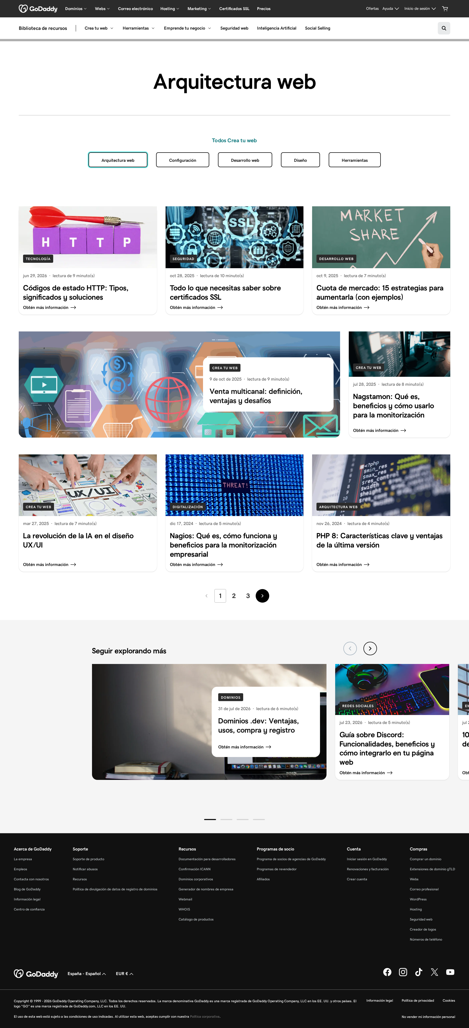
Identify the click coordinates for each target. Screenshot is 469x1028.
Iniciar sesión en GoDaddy (367, 859)
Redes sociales (358, 706)
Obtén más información (241, 747)
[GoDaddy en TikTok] (419, 975)
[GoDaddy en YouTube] (450, 975)
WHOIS (184, 909)
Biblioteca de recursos (43, 28)
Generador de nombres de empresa (206, 889)
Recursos (80, 879)
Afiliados (263, 879)
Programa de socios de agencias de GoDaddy (291, 859)
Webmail (185, 899)
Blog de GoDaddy (27, 889)
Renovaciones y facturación (368, 869)
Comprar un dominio (425, 859)
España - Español (84, 973)
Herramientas (136, 28)
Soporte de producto (88, 859)
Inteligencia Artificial (276, 28)
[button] (210, 819)
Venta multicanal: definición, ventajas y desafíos (256, 396)
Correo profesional (424, 889)
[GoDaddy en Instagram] (403, 975)
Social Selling (317, 28)
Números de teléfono (426, 939)
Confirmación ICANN (195, 869)
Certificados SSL (234, 8)
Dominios (230, 697)
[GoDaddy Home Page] (36, 974)
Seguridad (183, 259)
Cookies (449, 1000)
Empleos (20, 869)
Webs (414, 879)
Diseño (300, 160)
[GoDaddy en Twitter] (434, 975)
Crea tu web (96, 28)
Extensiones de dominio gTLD (432, 869)
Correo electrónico (135, 8)
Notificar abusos (85, 869)
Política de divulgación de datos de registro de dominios (115, 889)
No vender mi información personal (428, 1017)
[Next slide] (370, 648)
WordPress (418, 899)
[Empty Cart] (445, 8)
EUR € (122, 973)
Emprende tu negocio (184, 28)
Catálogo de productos (196, 919)
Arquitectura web (338, 507)
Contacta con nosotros (31, 879)
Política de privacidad (418, 1000)
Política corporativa (205, 1016)
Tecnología (38, 259)
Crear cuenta (357, 879)
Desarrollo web (245, 160)
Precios (264, 8)
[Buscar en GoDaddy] (444, 28)
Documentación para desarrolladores (207, 859)
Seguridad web (234, 28)
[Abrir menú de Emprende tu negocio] (209, 28)
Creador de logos (423, 929)
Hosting (416, 909)
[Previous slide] (350, 648)
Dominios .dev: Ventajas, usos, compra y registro (258, 725)
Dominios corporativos (196, 879)
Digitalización (188, 507)
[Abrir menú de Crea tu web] (112, 28)
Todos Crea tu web (234, 140)
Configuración (182, 160)
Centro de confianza (29, 909)
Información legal (27, 899)
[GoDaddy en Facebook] (387, 975)
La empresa (23, 859)
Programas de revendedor (277, 869)
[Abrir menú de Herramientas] (153, 28)
